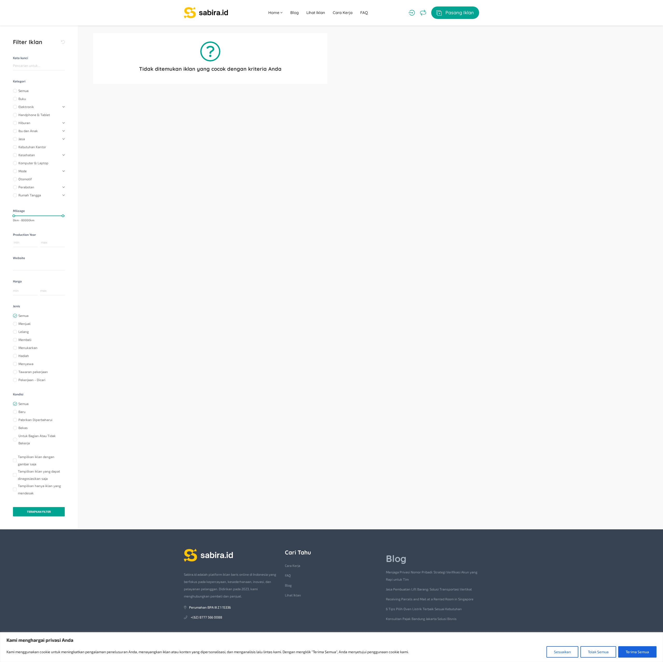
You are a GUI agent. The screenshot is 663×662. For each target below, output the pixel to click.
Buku (22, 99)
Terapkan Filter (39, 511)
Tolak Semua (598, 652)
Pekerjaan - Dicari (31, 380)
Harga (17, 281)
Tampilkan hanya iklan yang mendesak (39, 489)
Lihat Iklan (315, 12)
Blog (294, 12)
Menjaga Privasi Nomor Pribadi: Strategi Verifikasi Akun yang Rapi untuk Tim (431, 575)
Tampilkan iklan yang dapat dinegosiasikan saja (39, 475)
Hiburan (24, 123)
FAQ (364, 12)
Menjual (24, 324)
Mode (22, 171)
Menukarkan (28, 348)
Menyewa (25, 364)
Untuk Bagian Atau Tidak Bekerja (37, 439)
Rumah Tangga (29, 195)
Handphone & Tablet (34, 115)
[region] (331, 647)
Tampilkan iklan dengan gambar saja (36, 460)
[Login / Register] (411, 12)
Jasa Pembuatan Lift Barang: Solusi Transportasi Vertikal (429, 589)
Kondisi (18, 394)
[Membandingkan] (423, 12)
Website (19, 258)
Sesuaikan (562, 652)
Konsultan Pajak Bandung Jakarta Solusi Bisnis (421, 619)
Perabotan (26, 187)
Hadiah (23, 356)
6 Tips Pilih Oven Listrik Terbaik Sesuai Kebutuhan (424, 609)
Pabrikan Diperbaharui (35, 420)
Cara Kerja (342, 12)
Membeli (24, 340)
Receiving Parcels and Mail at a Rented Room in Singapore (429, 599)
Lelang (23, 332)
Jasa (21, 139)
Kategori (19, 81)
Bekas (23, 428)
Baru (21, 412)
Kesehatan (26, 155)
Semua (23, 91)
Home (274, 12)
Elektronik (26, 107)
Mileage (19, 210)
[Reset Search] (63, 42)
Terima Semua (637, 652)
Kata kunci (20, 58)
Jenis (16, 306)
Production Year (24, 234)
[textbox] (14, 266)
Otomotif (25, 179)
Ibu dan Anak (28, 131)
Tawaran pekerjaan (33, 372)
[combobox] (39, 266)
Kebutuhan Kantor (32, 147)
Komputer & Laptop (33, 163)
